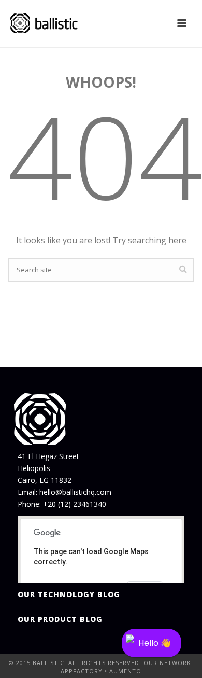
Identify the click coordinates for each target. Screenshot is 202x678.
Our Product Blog (60, 619)
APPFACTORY (82, 671)
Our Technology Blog (69, 594)
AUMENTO (125, 671)
